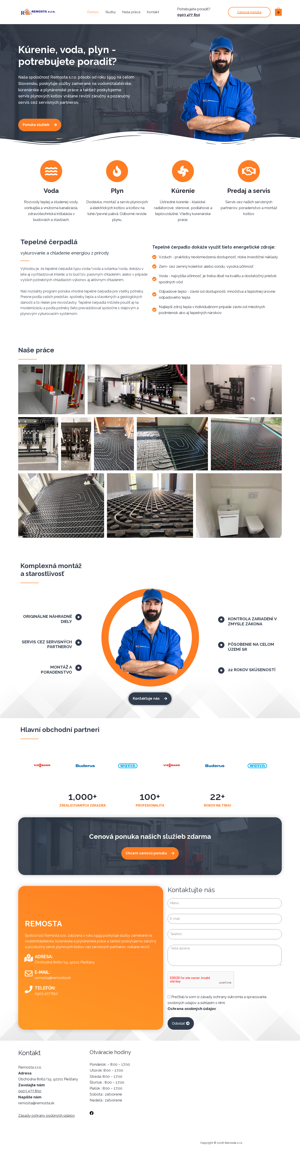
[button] (39, 125)
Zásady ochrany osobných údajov (46, 1115)
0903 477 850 (188, 15)
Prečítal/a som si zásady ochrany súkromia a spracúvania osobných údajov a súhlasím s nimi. (217, 1003)
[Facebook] (92, 1113)
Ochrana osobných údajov (192, 1008)
